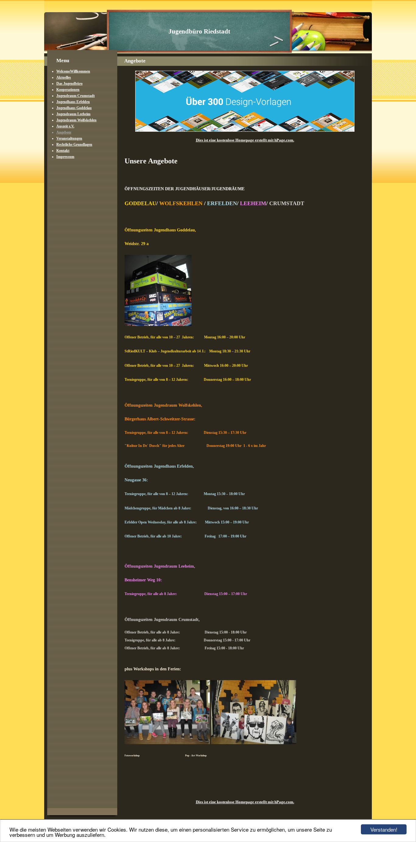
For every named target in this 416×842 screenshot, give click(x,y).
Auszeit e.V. (65, 126)
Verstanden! (383, 829)
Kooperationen (67, 89)
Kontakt (62, 150)
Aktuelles (63, 77)
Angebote (63, 132)
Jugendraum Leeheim (73, 114)
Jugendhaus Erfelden (73, 102)
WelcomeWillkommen (73, 71)
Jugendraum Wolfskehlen (76, 120)
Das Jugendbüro (69, 83)
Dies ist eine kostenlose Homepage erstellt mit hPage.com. (245, 140)
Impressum (65, 157)
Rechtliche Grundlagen (74, 144)
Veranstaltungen (69, 138)
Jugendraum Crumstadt (75, 96)
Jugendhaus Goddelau (74, 108)
